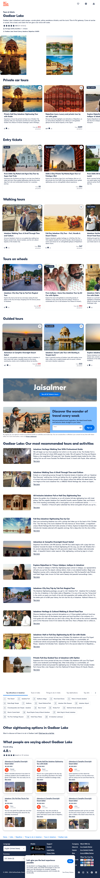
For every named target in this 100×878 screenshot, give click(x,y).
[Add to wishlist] (40, 87)
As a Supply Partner (86, 847)
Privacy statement (31, 436)
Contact (49, 847)
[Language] (86, 3)
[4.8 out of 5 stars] (9, 25)
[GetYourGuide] (6, 4)
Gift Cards (75, 859)
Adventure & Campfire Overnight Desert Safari (16, 763)
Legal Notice (50, 850)
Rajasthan (19, 837)
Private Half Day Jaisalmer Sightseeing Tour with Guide (50, 763)
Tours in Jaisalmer (50, 837)
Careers (74, 850)
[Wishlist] (78, 4)
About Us (75, 847)
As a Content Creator (86, 850)
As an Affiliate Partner (87, 853)
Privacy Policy (51, 853)
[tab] (15, 692)
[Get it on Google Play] (38, 848)
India (11, 837)
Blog (73, 853)
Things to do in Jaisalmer (33, 837)
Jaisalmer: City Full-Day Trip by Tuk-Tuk (17, 800)
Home (5, 837)
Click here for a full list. (46, 733)
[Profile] (94, 4)
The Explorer (74, 864)
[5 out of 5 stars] (18, 766)
